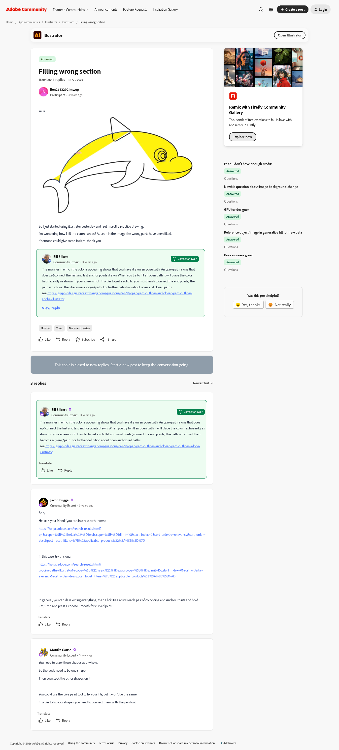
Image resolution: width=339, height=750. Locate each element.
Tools (59, 328)
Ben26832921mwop (64, 89)
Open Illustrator (290, 35)
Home (9, 22)
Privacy (123, 743)
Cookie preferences (143, 743)
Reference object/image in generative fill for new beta (263, 232)
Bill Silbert (60, 256)
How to (45, 328)
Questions (68, 22)
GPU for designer (236, 209)
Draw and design (79, 328)
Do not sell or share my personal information (187, 743)
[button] (292, 9)
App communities (29, 22)
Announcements (106, 9)
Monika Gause (60, 650)
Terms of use (106, 743)
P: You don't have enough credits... (249, 164)
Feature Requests (135, 9)
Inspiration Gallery (165, 9)
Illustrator (51, 22)
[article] (121, 439)
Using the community (81, 743)
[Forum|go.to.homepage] (26, 9)
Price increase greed (238, 255)
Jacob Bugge (59, 500)
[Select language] (271, 9)
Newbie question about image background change (261, 186)
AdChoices (229, 743)
